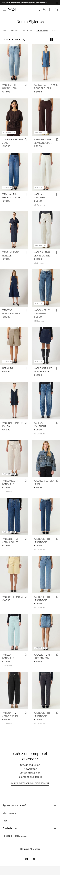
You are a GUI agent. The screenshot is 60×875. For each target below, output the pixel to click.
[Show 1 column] (56, 39)
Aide (5, 820)
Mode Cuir (27, 30)
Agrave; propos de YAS (14, 805)
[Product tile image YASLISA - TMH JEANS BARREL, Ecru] (46, 230)
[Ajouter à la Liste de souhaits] (26, 85)
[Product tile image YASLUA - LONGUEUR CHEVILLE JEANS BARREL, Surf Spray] (14, 632)
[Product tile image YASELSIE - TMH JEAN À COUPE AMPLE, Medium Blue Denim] (14, 516)
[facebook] (27, 859)
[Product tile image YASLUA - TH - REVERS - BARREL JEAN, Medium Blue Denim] (14, 172)
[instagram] (33, 859)
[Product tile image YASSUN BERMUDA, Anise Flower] (14, 574)
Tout (4, 30)
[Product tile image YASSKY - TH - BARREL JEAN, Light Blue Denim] (14, 62)
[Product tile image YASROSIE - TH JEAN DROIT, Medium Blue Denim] (46, 516)
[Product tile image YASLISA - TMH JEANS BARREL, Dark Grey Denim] (14, 690)
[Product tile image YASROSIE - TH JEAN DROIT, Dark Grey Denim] (46, 690)
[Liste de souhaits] (50, 9)
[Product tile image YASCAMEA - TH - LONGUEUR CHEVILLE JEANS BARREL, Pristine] (14, 458)
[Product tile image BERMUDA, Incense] (14, 346)
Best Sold (14, 30)
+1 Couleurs (39, 263)
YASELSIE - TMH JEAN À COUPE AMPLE (42, 143)
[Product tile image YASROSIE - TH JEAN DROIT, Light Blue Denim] (46, 574)
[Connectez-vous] (44, 9)
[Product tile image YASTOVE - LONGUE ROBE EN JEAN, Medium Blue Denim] (14, 288)
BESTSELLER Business (14, 836)
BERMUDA (7, 368)
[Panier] (56, 9)
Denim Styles (42, 30)
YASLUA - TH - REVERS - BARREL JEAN (12, 197)
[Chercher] (38, 9)
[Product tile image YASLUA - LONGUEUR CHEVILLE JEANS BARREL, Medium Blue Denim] (46, 400)
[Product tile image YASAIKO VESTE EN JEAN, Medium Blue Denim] (46, 458)
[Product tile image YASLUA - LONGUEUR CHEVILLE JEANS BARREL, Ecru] (46, 172)
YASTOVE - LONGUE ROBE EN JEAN (12, 313)
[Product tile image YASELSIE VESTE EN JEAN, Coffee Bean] (14, 117)
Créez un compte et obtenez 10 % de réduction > (24, 2)
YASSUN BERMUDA (12, 597)
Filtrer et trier (12, 39)
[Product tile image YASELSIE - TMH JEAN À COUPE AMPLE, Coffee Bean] (46, 117)
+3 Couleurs (39, 205)
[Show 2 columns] (51, 39)
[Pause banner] (57, 2)
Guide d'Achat (10, 828)
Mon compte (9, 813)
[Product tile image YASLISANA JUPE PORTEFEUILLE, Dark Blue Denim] (46, 346)
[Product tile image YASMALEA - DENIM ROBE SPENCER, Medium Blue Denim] (46, 62)
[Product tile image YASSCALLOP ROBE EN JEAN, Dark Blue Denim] (14, 400)
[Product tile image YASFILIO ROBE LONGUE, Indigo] (14, 230)
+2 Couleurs (39, 550)
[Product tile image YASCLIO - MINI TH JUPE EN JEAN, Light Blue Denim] (46, 632)
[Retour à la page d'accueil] (12, 9)
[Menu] (4, 9)
